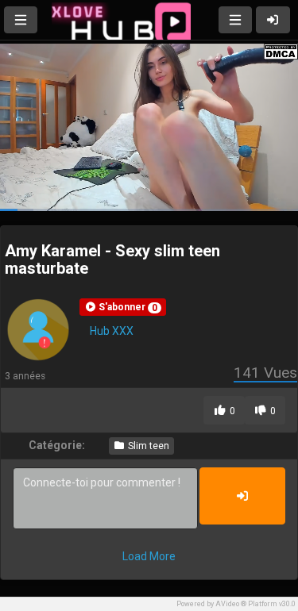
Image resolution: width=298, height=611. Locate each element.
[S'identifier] (273, 19)
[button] (122, 307)
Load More (149, 556)
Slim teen (147, 446)
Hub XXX (112, 331)
